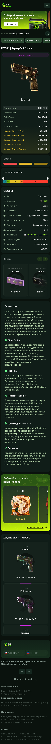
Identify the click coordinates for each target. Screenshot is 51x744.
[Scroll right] (45, 259)
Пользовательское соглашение (16, 702)
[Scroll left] (39, 259)
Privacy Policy (41, 702)
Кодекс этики (10, 705)
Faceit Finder (10, 719)
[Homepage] (6, 5)
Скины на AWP (10, 736)
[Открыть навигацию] (47, 5)
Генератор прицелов (36, 716)
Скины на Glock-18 (30, 739)
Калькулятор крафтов (12, 716)
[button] (12, 40)
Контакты (25, 705)
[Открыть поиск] (47, 33)
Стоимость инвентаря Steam (18, 722)
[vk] (29, 671)
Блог (3, 691)
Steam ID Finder (26, 719)
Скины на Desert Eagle (31, 736)
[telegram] (22, 671)
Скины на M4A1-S (28, 733)
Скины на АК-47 (9, 733)
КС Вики (4, 33)
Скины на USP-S (11, 739)
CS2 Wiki (27, 691)
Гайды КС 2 (14, 691)
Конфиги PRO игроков (14, 694)
